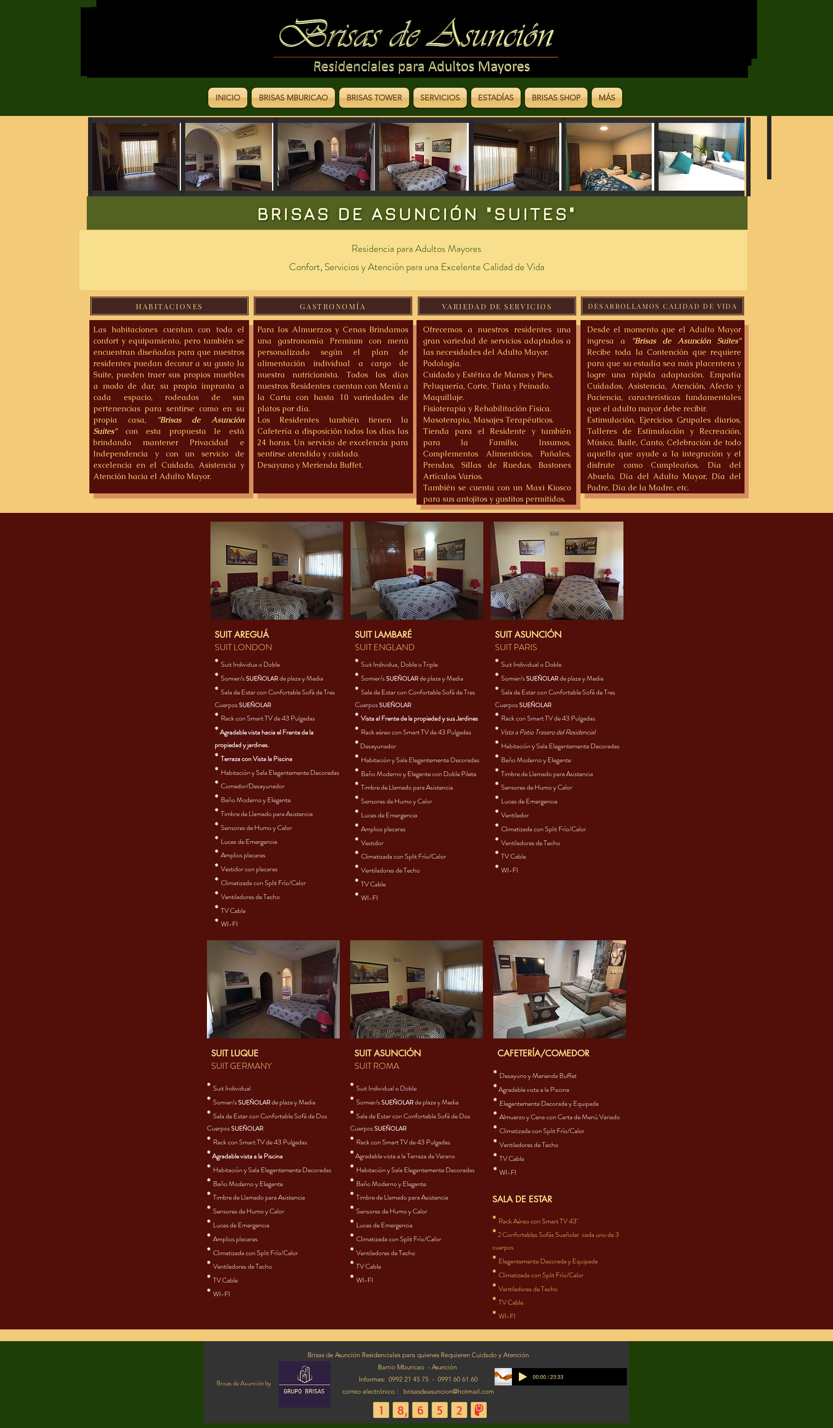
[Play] (523, 1376)
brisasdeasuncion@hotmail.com (448, 1391)
